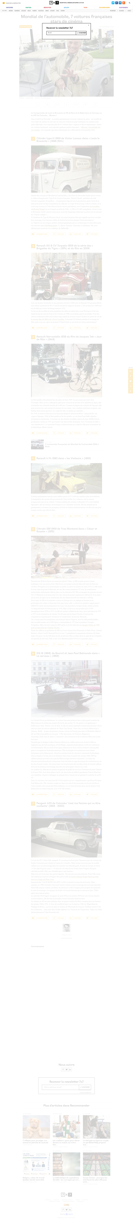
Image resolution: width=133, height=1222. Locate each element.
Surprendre (123, 7)
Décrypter (47, 7)
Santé (47, 10)
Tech (57, 10)
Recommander (104, 7)
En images (113, 10)
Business (17, 10)
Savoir (66, 7)
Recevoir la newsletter (13, 3)
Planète (35, 10)
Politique (41, 10)
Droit (29, 10)
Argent (11, 10)
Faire (85, 7)
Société (52, 10)
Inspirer (28, 7)
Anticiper (9, 7)
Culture (23, 10)
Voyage (63, 10)
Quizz (129, 10)
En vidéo (121, 10)
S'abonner (82, 33)
